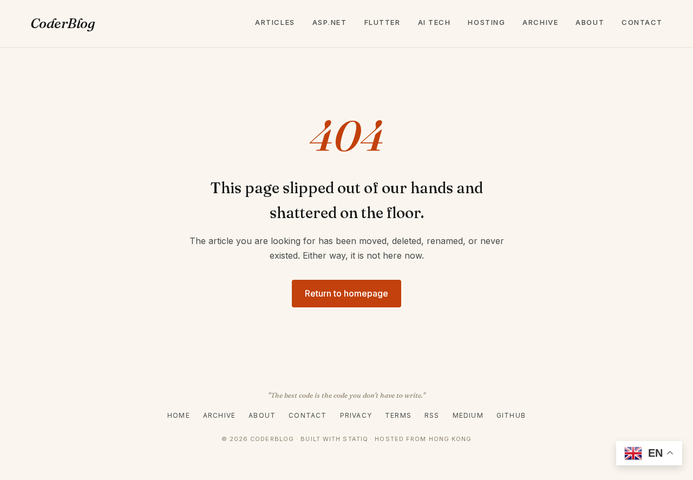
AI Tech (434, 22)
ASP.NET (329, 22)
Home (178, 415)
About (590, 22)
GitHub (511, 415)
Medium (468, 415)
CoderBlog (62, 23)
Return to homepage (346, 293)
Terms (398, 415)
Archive (540, 22)
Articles (275, 22)
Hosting (486, 22)
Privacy (356, 415)
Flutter (382, 22)
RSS (432, 415)
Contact (642, 22)
